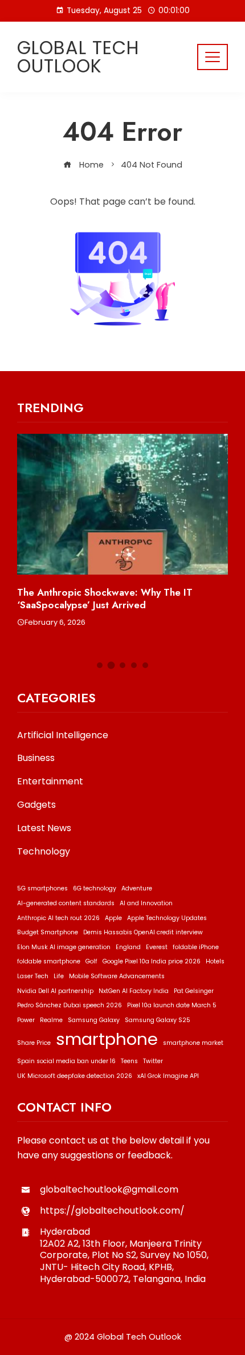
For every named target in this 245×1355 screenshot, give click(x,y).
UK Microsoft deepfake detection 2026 (74, 1076)
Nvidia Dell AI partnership (55, 991)
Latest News (44, 829)
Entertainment (50, 782)
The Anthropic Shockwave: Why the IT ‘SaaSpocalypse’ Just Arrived (105, 598)
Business (36, 758)
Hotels (215, 961)
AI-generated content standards (66, 903)
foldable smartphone (48, 961)
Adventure (136, 888)
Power (26, 1020)
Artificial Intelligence (62, 736)
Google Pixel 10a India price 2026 (152, 961)
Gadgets (36, 805)
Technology (43, 852)
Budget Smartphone (47, 932)
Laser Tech (32, 976)
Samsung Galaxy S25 (157, 1020)
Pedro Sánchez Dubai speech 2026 (69, 1005)
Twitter (153, 1061)
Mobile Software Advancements (117, 976)
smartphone (107, 1039)
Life (59, 976)
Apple (113, 918)
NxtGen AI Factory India (134, 991)
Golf (91, 961)
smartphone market (193, 1043)
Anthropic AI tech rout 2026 (58, 918)
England (128, 947)
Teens (129, 1061)
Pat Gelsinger (194, 991)
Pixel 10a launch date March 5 (172, 1005)
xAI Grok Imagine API (168, 1076)
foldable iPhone (196, 947)
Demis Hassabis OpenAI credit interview (143, 932)
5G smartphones (42, 888)
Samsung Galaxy (94, 1020)
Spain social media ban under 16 (66, 1061)
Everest (157, 947)
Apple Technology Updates (167, 918)
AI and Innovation (146, 903)
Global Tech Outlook (78, 57)
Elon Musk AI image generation (64, 947)
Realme (51, 1020)
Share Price (34, 1043)
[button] (100, 665)
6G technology (94, 888)
